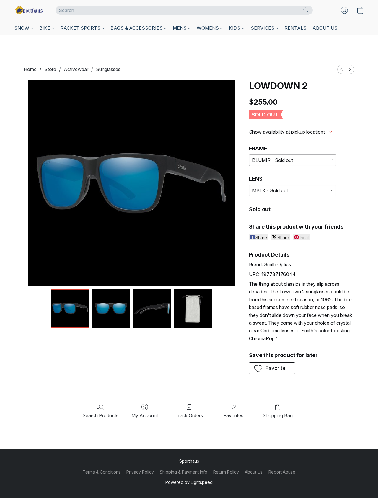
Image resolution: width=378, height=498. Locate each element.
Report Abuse (281, 471)
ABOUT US (325, 28)
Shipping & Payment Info (183, 471)
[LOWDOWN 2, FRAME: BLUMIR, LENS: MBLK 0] (70, 308)
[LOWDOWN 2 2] (152, 308)
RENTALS (295, 28)
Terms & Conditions (101, 471)
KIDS (235, 28)
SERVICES (263, 28)
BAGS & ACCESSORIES (137, 28)
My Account (144, 415)
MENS (180, 28)
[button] (29, 10)
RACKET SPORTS (81, 28)
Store (50, 69)
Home (30, 69)
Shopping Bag (278, 415)
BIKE (45, 28)
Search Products (100, 415)
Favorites (233, 415)
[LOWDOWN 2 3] (193, 308)
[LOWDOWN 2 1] (111, 308)
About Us (254, 471)
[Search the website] (306, 10)
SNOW (22, 28)
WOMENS (208, 28)
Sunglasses (108, 69)
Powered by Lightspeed (189, 482)
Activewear (76, 69)
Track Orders (189, 415)
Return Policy (226, 471)
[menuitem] (342, 69)
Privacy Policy (140, 471)
